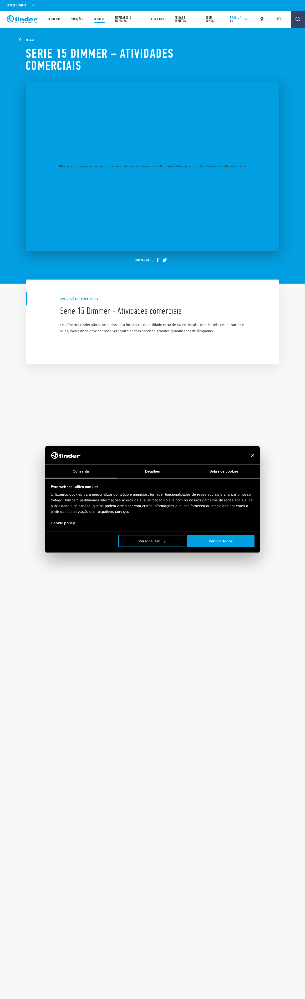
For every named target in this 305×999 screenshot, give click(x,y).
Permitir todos (221, 541)
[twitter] (166, 260)
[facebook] (159, 260)
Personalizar (149, 541)
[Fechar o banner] (252, 455)
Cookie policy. (63, 523)
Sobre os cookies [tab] (224, 471)
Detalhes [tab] (152, 471)
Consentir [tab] (81, 471)
